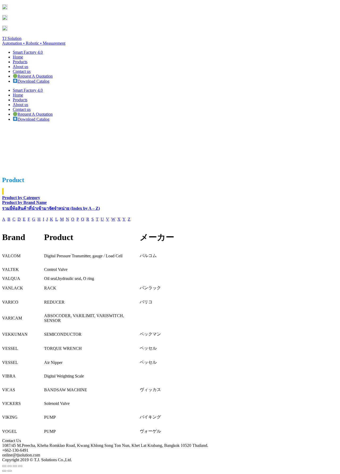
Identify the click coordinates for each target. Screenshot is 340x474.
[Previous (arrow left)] (4, 471)
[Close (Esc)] (4, 466)
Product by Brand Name (24, 202)
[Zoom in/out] (20, 466)
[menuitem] (28, 52)
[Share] (9, 466)
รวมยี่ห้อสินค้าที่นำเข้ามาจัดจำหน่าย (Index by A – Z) (51, 208)
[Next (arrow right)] (9, 471)
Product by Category (21, 197)
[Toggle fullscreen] (15, 466)
